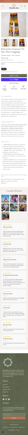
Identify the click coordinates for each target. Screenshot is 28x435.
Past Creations (6, 387)
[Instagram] (6, 399)
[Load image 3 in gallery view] (23, 43)
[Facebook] (3, 399)
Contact (18, 430)
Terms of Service (14, 427)
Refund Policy (22, 427)
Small (4, 69)
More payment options (14, 82)
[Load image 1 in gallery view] (5, 43)
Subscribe (14, 418)
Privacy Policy (6, 427)
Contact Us (5, 392)
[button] (2, 6)
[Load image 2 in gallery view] (14, 43)
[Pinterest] (9, 399)
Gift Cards (5, 384)
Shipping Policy (11, 430)
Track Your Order (6, 389)
